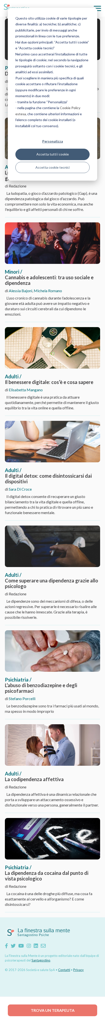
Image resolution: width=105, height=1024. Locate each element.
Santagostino (41, 960)
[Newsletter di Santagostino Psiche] (43, 946)
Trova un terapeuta (52, 1010)
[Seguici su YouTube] (21, 946)
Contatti (64, 970)
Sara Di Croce (20, 489)
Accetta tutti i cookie (52, 154)
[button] (97, 8)
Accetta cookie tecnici (52, 167)
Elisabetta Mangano (26, 389)
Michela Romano (48, 290)
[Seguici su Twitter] (13, 946)
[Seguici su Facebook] (6, 946)
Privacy (78, 970)
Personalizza (52, 141)
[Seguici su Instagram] (29, 946)
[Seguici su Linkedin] (36, 946)
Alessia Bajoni (20, 290)
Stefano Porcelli (22, 698)
